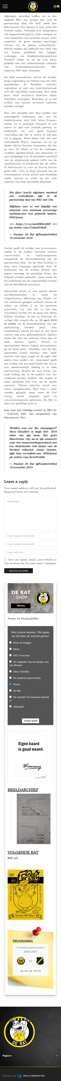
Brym (16, 649)
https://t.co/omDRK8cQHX (33, 224)
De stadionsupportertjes (27, 677)
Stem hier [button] (30, 720)
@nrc (18, 192)
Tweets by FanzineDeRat (23, 618)
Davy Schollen (21, 671)
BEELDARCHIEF (23, 790)
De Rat (17, 690)
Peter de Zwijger (22, 642)
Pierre (16, 684)
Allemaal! (18, 706)
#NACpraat (16, 217)
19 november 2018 (20, 237)
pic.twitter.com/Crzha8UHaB (27, 227)
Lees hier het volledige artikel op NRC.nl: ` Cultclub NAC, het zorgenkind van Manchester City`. (30, 413)
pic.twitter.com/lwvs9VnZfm (27, 457)
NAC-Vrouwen (21, 655)
